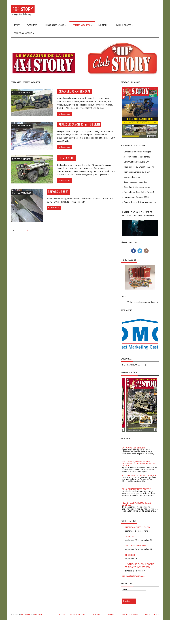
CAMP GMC (130, 536)
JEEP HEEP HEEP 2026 (135, 546)
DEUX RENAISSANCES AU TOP (136, 487)
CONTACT (111, 614)
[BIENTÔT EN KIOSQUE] (140, 138)
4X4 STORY (22, 9)
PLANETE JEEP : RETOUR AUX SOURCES (136, 502)
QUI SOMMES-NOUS (78, 614)
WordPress (25, 614)
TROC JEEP (130, 555)
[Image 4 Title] (130, 431)
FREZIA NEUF (66, 158)
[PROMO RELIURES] (140, 289)
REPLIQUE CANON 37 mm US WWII (79, 124)
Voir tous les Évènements (133, 576)
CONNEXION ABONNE (129, 614)
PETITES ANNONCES (81, 25)
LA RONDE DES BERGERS (134, 445)
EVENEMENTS (97, 614)
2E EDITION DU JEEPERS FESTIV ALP (139, 473)
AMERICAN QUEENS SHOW (137, 527)
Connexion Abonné (23, 33)
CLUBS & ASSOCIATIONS (54, 25)
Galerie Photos (123, 25)
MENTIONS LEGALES (151, 614)
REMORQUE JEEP (58, 192)
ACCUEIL (17, 25)
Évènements (32, 25)
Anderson (38, 614)
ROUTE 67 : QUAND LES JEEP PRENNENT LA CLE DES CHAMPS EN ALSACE (139, 461)
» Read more (64, 114)
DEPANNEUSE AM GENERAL (74, 91)
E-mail (125, 589)
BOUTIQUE (102, 25)
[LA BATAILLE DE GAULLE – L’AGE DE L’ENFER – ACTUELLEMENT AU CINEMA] (140, 235)
